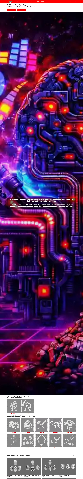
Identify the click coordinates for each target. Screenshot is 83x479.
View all (74, 455)
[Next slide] (22, 466)
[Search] (71, 2)
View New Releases (21, 9)
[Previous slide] (8, 466)
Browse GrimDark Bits (11, 9)
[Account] (73, 2)
